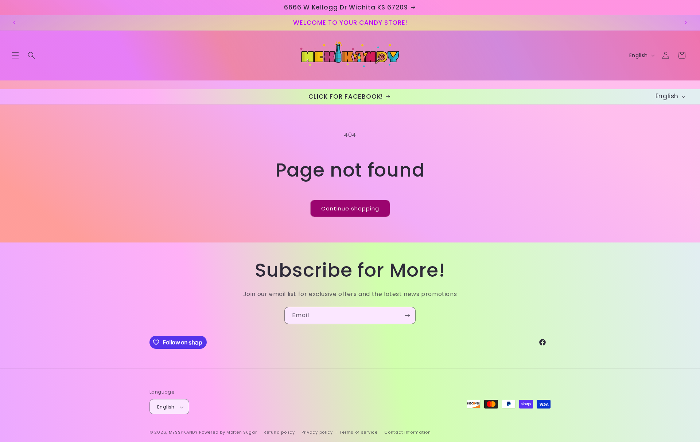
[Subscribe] (407, 315)
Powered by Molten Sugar (228, 432)
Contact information (407, 432)
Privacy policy (317, 432)
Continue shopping (350, 208)
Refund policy (279, 432)
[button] (15, 55)
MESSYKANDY (183, 432)
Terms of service (358, 432)
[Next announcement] (686, 22)
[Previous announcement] (14, 22)
